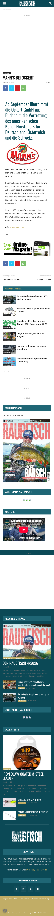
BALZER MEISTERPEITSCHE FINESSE (33, 812)
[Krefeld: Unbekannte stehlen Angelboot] (9, 349)
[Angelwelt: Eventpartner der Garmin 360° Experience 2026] (9, 324)
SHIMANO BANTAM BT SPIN (29, 799)
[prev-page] (4, 371)
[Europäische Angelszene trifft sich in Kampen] (9, 299)
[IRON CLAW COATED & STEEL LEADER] (27, 752)
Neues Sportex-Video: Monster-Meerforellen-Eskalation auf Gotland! (34, 683)
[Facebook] (5, 88)
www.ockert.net (17, 227)
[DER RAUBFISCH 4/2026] (26, 450)
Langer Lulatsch (44, 279)
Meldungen (7, 10)
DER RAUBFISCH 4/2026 (13, 415)
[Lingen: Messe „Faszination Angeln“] (9, 336)
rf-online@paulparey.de (36, 870)
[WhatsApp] (23, 88)
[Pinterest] (17, 88)
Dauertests (6, 769)
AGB (15, 899)
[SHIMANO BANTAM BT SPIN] (9, 802)
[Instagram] (23, 889)
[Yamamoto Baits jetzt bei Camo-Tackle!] (9, 311)
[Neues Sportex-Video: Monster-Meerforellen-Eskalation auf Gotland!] (9, 684)
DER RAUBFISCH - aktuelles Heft (13, 658)
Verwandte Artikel (13, 289)
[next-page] (8, 371)
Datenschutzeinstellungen (41, 899)
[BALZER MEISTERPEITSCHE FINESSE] (9, 815)
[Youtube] (37, 889)
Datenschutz (24, 899)
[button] (4, 3)
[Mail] (30, 889)
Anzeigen (22, 688)
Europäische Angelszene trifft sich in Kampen (33, 696)
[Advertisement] (27, 43)
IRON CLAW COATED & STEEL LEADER (23, 776)
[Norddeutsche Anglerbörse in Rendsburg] (9, 361)
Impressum (7, 899)
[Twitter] (11, 88)
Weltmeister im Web (11, 279)
